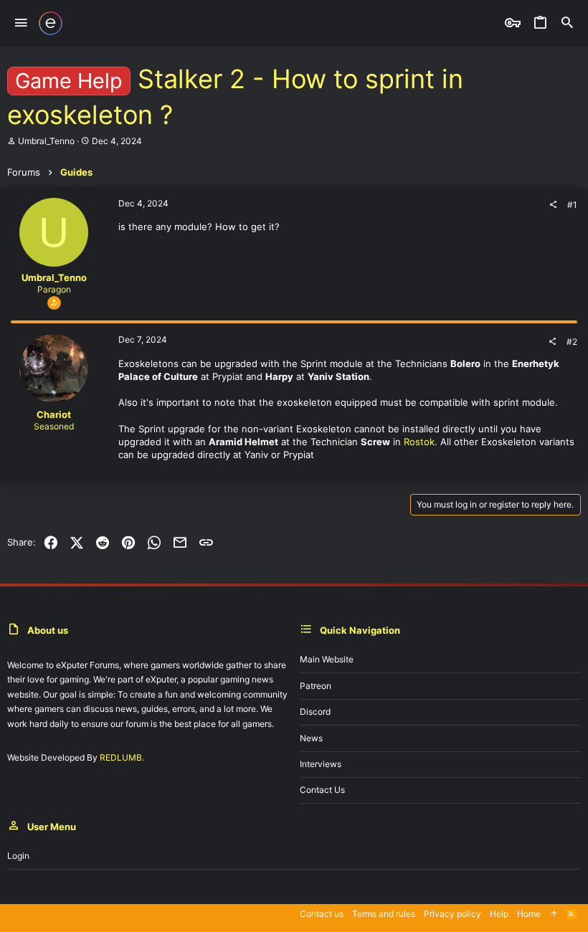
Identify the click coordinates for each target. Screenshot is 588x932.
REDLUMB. (122, 757)
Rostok (419, 441)
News (311, 738)
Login (18, 855)
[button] (21, 23)
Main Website (327, 659)
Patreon (315, 685)
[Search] (567, 23)
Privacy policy (452, 913)
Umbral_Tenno (46, 140)
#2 (571, 341)
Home (529, 913)
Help (499, 913)
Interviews (320, 764)
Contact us (322, 789)
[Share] (553, 205)
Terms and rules (383, 913)
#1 (572, 204)
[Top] (553, 914)
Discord (315, 711)
